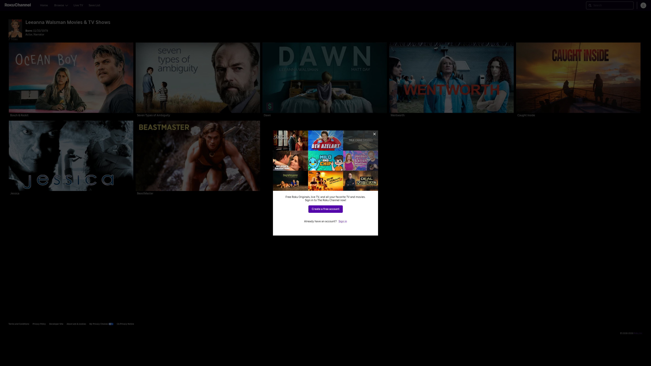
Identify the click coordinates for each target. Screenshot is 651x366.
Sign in (343, 221)
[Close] (374, 134)
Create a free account (325, 209)
